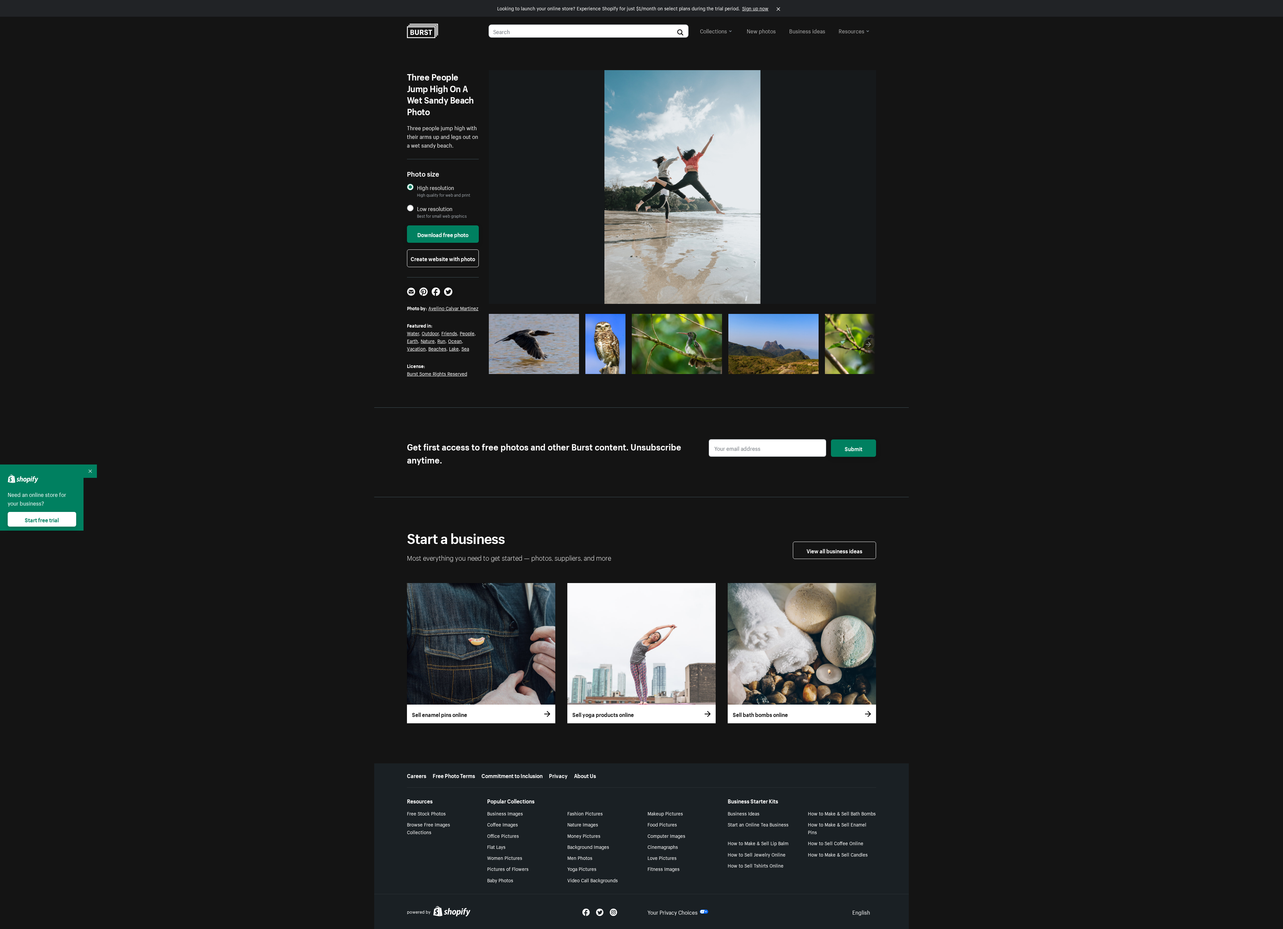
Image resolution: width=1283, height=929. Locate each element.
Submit (853, 448)
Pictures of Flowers (508, 868)
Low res (559, 367)
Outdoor (430, 333)
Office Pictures (503, 835)
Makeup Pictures (665, 813)
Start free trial (42, 519)
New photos (761, 30)
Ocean (455, 340)
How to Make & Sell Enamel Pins (837, 827)
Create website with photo (443, 258)
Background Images (588, 846)
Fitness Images (664, 868)
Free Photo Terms (454, 775)
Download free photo (442, 234)
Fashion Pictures (585, 813)
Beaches (437, 348)
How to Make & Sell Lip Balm (758, 843)
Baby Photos (500, 880)
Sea (465, 348)
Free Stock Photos (426, 813)
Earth (412, 340)
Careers (416, 775)
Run (441, 340)
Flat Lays (496, 846)
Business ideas (807, 30)
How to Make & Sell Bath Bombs (842, 813)
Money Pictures (583, 835)
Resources (851, 30)
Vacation (416, 348)
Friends (449, 333)
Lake (454, 348)
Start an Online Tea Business (758, 824)
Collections (713, 30)
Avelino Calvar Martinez (453, 308)
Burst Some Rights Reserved (437, 373)
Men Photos (579, 857)
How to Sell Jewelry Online (757, 854)
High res (533, 367)
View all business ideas (834, 550)
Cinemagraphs (663, 846)
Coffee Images (502, 824)
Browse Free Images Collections (428, 827)
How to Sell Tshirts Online (755, 865)
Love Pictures (662, 857)
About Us (585, 775)
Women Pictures (504, 857)
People (467, 333)
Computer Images (666, 835)
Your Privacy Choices (673, 911)
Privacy (558, 775)
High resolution (435, 187)
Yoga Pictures (581, 868)
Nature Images (582, 824)
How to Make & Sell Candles (838, 854)
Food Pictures (662, 824)
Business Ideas (743, 813)
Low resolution (434, 208)
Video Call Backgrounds (592, 880)
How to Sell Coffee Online (835, 843)
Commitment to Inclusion (512, 775)
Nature (428, 340)
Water (413, 333)
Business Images (505, 813)
